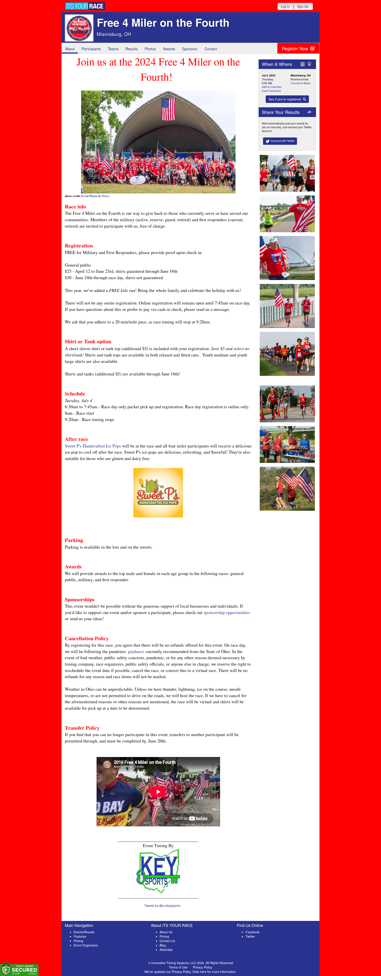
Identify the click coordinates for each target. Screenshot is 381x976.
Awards (169, 48)
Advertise (166, 949)
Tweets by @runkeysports (162, 905)
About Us (166, 932)
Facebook (253, 932)
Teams (113, 48)
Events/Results (84, 932)
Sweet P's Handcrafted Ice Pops (93, 446)
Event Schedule (271, 91)
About (70, 48)
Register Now (295, 48)
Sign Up (302, 6)
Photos (150, 48)
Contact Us (167, 941)
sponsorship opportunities (227, 612)
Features (80, 936)
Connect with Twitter (282, 141)
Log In (285, 6)
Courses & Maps (300, 83)
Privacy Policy (202, 967)
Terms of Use (178, 967)
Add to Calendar (272, 87)
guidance (136, 651)
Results (131, 48)
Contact (210, 48)
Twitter (250, 936)
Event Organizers (86, 945)
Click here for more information (214, 971)
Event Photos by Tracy (95, 196)
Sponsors (189, 48)
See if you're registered (285, 99)
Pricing (78, 941)
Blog (163, 945)
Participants (91, 48)
